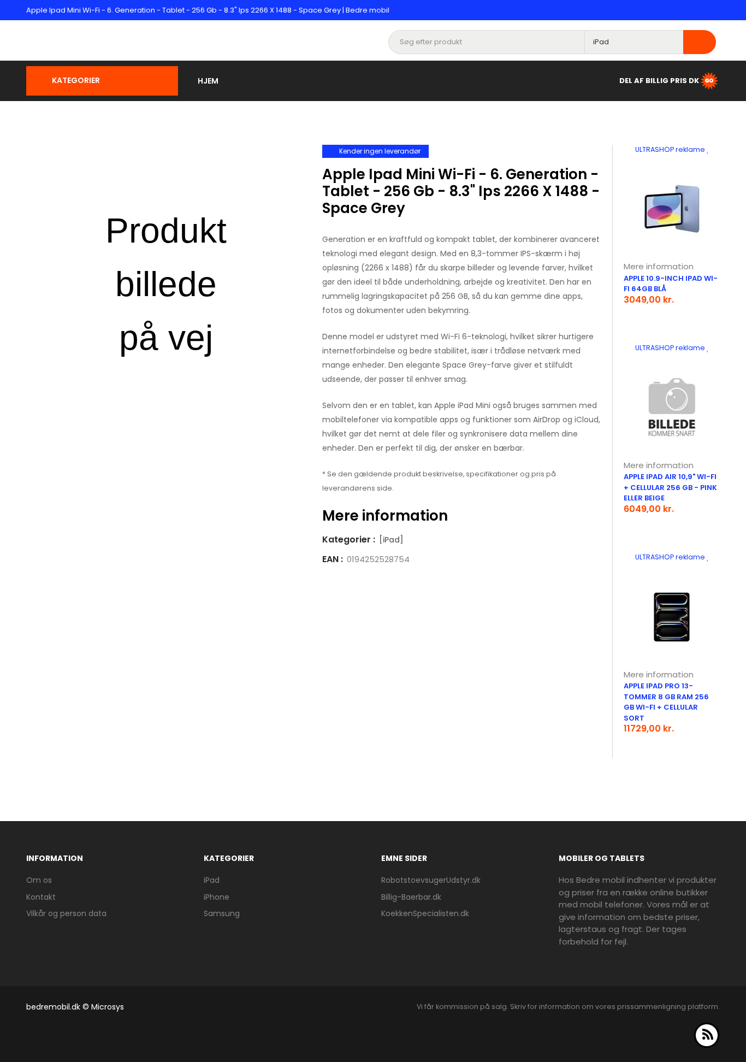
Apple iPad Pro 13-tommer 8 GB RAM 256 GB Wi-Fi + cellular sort (666, 702)
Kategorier (76, 80)
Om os (39, 880)
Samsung (222, 913)
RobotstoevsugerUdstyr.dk (431, 880)
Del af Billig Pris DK (659, 80)
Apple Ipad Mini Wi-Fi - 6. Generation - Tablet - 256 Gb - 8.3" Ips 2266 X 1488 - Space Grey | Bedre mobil (207, 10)
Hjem (208, 80)
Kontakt (41, 897)
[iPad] (391, 539)
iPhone (216, 897)
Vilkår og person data (66, 913)
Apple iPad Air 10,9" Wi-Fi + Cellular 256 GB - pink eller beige (670, 487)
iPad (212, 880)
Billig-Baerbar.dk (411, 897)
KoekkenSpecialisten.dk (425, 913)
